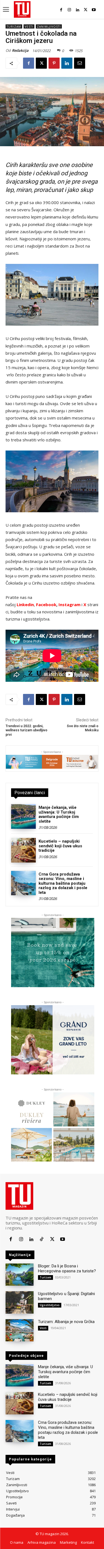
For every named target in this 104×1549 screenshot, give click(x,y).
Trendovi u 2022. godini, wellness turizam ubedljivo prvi (26, 730)
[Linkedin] (77, 10)
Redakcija (20, 50)
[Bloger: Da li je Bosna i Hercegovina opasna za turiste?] (20, 1275)
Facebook (46, 604)
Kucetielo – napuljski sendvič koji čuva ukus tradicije (60, 846)
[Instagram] (69, 10)
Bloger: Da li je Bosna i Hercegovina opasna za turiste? (67, 1268)
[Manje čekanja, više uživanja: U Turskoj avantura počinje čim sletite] (23, 816)
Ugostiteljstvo (50, 1305)
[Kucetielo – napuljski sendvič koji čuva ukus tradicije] (23, 850)
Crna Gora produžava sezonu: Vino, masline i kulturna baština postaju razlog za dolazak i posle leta (63, 883)
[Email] (79, 63)
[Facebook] (61, 10)
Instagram (70, 604)
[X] (86, 10)
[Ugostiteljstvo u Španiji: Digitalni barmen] (20, 1302)
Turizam (14, 27)
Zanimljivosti (49, 27)
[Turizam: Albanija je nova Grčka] (20, 1330)
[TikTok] (42, 1239)
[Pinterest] (54, 63)
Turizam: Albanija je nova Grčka (66, 1321)
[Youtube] (94, 10)
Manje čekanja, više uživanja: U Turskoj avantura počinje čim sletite (59, 814)
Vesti (29, 27)
